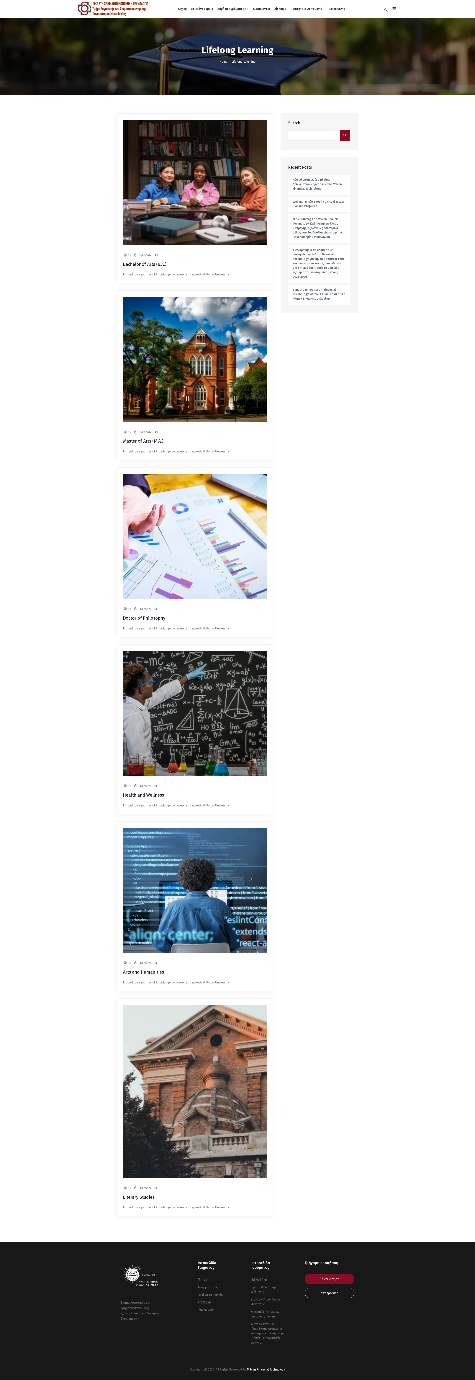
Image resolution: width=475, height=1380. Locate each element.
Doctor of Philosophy (144, 618)
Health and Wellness (143, 795)
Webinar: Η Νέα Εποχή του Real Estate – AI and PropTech (319, 204)
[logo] (113, 9)
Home (223, 61)
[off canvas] (393, 8)
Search (294, 123)
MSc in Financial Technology (266, 1369)
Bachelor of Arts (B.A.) (144, 264)
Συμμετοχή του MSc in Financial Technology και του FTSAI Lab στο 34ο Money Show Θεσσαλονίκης (319, 294)
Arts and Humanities (143, 972)
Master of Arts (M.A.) (143, 441)
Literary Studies (139, 1197)
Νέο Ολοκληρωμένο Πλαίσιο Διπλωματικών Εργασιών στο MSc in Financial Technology (317, 184)
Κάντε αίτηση (329, 1279)
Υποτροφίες (329, 1293)
